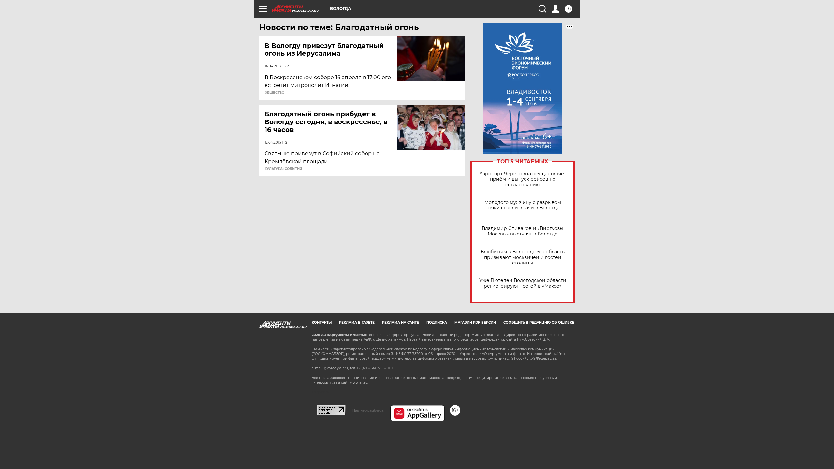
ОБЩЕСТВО (274, 92)
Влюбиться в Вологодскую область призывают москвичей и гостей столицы (523, 257)
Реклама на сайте (400, 322)
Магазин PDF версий (475, 322)
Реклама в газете (357, 322)
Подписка (436, 322)
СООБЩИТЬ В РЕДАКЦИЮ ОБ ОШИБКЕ (538, 322)
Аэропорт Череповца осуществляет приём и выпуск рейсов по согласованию (522, 179)
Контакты (322, 322)
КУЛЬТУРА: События (283, 169)
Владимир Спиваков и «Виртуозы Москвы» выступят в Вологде (522, 231)
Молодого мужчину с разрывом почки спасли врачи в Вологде (522, 205)
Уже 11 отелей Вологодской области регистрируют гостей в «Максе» (522, 283)
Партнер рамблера (367, 410)
